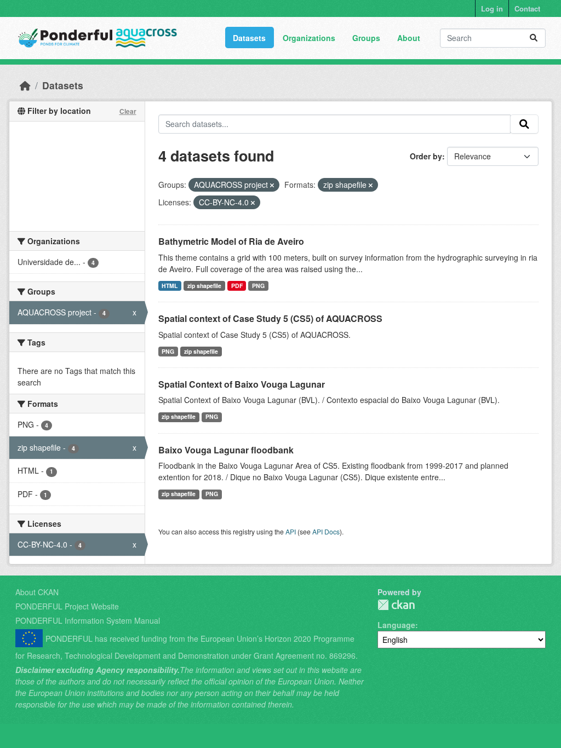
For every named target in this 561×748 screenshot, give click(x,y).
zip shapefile (204, 285)
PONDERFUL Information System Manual (87, 620)
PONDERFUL (396, 605)
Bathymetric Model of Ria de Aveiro (231, 241)
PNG (258, 285)
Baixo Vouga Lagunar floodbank (226, 450)
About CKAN (37, 591)
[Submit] (534, 38)
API (290, 531)
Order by (426, 156)
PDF (237, 285)
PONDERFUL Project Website (67, 606)
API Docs (326, 531)
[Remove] (272, 185)
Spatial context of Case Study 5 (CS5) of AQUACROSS (270, 318)
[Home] (25, 85)
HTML (170, 285)
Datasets (249, 37)
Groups (366, 37)
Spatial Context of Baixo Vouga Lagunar (241, 384)
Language (396, 624)
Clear (127, 111)
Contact (527, 8)
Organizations (309, 37)
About (408, 37)
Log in (492, 8)
